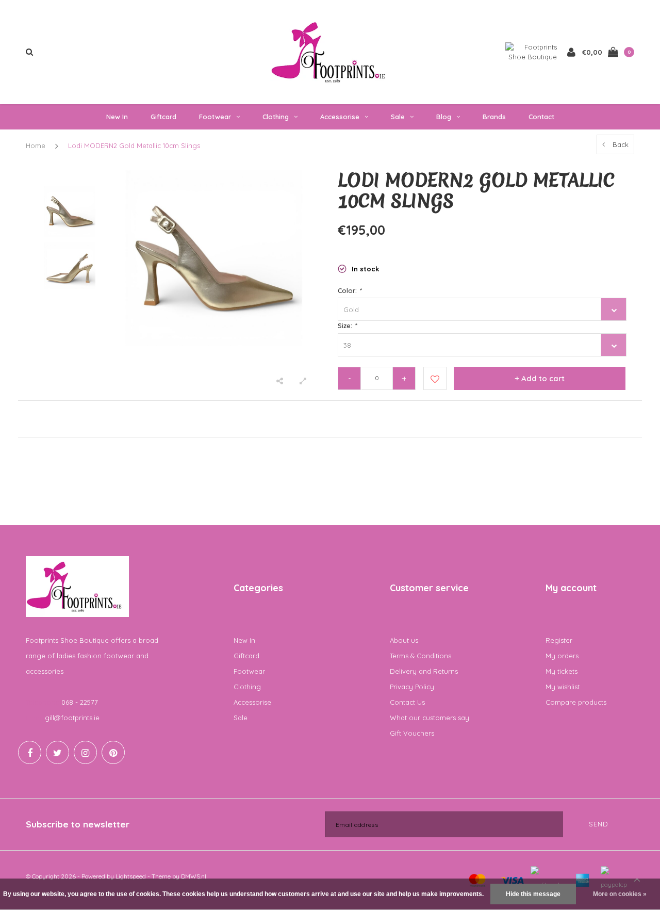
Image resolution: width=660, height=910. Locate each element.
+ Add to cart (540, 378)
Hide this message (533, 894)
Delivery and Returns (424, 671)
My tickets (562, 671)
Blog (443, 116)
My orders (562, 656)
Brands (494, 116)
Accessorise (339, 116)
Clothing (275, 116)
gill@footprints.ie (72, 717)
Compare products (576, 702)
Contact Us (407, 702)
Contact (541, 116)
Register (559, 640)
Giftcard (163, 116)
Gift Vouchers (412, 733)
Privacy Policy (412, 687)
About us (404, 640)
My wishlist (563, 687)
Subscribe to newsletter (77, 824)
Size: (347, 325)
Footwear (215, 116)
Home (35, 145)
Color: (349, 290)
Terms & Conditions (420, 656)
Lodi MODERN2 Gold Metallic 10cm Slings (134, 145)
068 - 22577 (79, 702)
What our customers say (429, 717)
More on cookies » (620, 894)
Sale (398, 116)
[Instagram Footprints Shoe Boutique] (85, 752)
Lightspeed (131, 876)
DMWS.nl (193, 876)
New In (117, 116)
